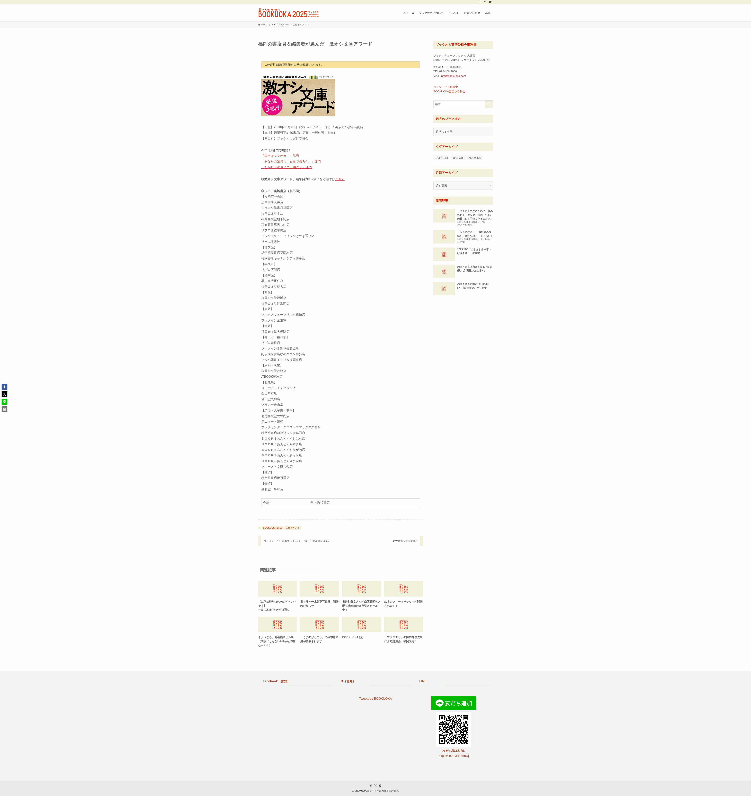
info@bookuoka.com (453, 75)
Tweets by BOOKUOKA (375, 698)
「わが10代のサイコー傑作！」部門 (286, 167)
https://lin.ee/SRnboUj (454, 756)
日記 (458, 157)
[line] (490, 2)
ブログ (441, 157)
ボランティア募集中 (445, 87)
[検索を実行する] (489, 104)
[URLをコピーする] (4, 409)
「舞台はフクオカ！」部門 (280, 155)
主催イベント (293, 527)
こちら (340, 179)
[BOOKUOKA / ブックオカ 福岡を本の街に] (288, 12)
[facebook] (480, 2)
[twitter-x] (485, 2)
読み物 (475, 157)
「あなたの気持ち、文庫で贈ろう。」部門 (291, 161)
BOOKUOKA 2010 (272, 527)
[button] (4, 387)
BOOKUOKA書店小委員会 (449, 91)
